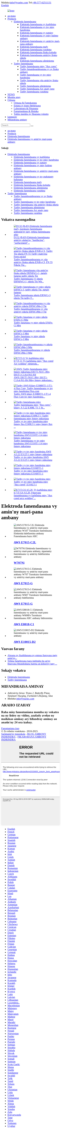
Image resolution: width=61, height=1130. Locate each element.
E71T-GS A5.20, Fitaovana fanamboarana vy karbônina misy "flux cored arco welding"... (33, 495)
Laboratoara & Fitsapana (26, 108)
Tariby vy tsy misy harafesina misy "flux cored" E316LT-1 (31, 483)
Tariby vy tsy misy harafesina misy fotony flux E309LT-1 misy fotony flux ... (33, 424)
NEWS (11, 94)
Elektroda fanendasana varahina (35, 49)
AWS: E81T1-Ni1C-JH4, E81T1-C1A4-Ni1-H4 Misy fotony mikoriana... (33, 379)
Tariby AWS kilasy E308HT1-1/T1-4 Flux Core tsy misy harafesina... (32, 395)
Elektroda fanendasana (25, 21)
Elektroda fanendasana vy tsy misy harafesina (36, 159)
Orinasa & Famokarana (25, 103)
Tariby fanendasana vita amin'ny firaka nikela (36, 204)
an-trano (12, 16)
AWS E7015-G (23, 583)
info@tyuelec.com (19, 2)
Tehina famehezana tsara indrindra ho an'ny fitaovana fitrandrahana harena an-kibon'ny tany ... (32, 662)
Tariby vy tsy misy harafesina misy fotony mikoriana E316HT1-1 (31, 472)
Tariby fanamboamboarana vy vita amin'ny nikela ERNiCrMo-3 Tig (31, 310)
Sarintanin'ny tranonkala (13, 734)
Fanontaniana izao (10, 728)
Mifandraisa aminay (17, 119)
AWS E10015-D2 (25, 641)
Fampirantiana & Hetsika (26, 111)
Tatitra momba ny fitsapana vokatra (31, 114)
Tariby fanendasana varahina (34, 91)
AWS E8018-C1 (24, 624)
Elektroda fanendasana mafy (34, 46)
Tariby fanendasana (23, 63)
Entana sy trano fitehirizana (27, 105)
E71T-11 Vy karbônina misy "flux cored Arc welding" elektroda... (33, 362)
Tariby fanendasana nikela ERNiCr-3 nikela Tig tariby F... (32, 296)
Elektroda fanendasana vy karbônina (38, 24)
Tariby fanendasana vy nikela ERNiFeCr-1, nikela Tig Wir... (29, 280)
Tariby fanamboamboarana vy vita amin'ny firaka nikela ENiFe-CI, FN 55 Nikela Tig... (33, 262)
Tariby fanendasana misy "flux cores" (38, 66)
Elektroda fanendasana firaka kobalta (38, 52)
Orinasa (11, 100)
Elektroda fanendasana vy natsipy (36, 32)
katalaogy (12, 117)
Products (12, 18)
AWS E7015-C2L (25, 542)
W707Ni (19, 562)
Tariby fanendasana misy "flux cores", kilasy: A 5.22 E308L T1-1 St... (32, 406)
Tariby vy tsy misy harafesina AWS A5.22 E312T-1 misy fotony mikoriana (33, 458)
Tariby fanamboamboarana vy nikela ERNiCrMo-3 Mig (32, 351)
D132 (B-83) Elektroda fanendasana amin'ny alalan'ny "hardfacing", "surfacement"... (32, 240)
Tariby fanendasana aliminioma (35, 86)
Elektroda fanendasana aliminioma (37, 60)
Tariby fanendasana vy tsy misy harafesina (35, 202)
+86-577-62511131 (41, 2)
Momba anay (14, 97)
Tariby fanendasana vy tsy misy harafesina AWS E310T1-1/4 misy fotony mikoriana (31, 443)
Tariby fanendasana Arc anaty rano (37, 88)
